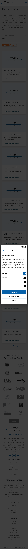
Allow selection (14, 296)
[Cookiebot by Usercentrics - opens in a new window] (20, 247)
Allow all (14, 292)
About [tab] (22, 250)
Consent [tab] (5, 250)
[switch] (24, 278)
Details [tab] (14, 250)
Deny (14, 300)
